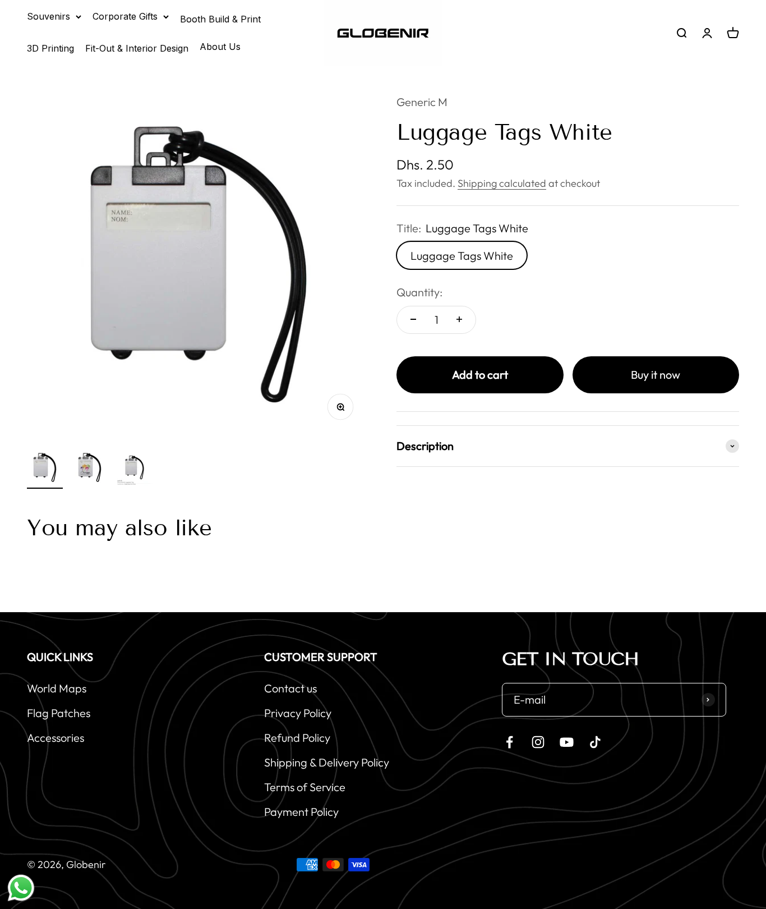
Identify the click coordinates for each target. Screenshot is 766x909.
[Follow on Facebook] (509, 742)
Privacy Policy (297, 713)
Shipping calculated (502, 182)
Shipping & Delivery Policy (326, 762)
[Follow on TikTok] (595, 742)
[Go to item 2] (90, 469)
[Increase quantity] (459, 319)
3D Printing (50, 48)
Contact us (290, 688)
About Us (220, 46)
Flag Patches (58, 713)
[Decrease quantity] (413, 319)
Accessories (55, 738)
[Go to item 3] (135, 469)
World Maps (56, 688)
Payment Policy (301, 812)
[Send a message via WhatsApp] (21, 888)
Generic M (421, 102)
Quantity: (419, 291)
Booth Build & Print (220, 19)
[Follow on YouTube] (566, 742)
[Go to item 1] (45, 469)
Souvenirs (48, 16)
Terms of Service (304, 787)
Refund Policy (297, 738)
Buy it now (655, 374)
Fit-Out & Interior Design (136, 48)
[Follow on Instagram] (538, 742)
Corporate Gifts (125, 16)
